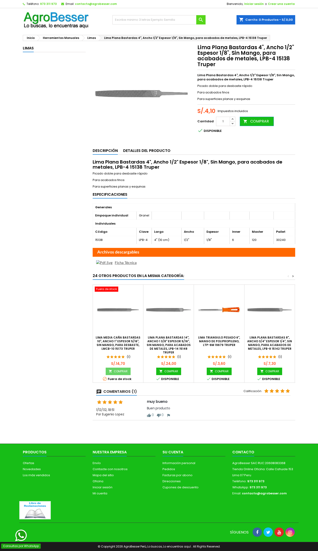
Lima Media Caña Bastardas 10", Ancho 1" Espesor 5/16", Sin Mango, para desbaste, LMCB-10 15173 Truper (118, 343)
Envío (97, 463)
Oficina (98, 481)
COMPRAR (256, 121)
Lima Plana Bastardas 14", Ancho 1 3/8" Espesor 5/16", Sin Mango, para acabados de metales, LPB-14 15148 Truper (169, 344)
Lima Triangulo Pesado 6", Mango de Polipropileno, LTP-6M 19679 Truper (219, 341)
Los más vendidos (36, 475)
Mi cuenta (100, 493)
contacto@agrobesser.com (96, 4)
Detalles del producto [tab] (146, 150)
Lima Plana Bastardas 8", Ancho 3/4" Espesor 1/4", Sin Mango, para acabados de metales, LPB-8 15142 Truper (269, 343)
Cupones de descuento (180, 487)
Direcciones (171, 481)
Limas (28, 48)
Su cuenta (172, 452)
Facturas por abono (177, 475)
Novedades (32, 469)
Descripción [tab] (105, 150)
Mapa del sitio (103, 475)
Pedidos (168, 469)
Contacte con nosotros (110, 469)
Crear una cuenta (281, 4)
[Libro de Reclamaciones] (35, 510)
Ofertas (28, 463)
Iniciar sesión (254, 4)
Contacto (243, 452)
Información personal (178, 463)
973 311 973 (48, 4)
